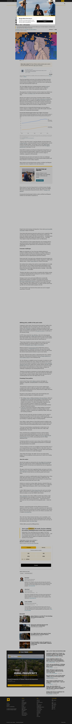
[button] (36, 362)
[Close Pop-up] (54, 1)
